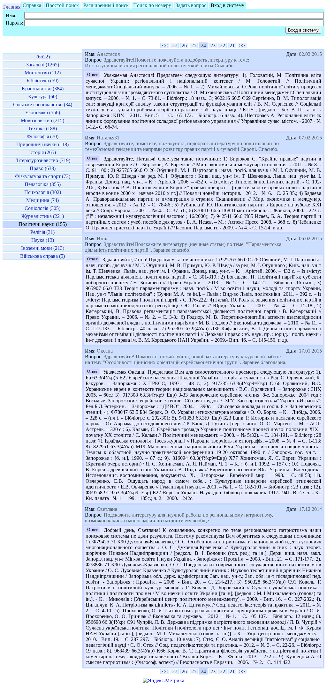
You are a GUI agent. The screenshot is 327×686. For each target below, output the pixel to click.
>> (242, 45)
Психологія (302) (42, 192)
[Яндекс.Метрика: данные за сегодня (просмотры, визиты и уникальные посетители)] (163, 680)
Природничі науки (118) (42, 144)
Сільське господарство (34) (42, 104)
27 (174, 45)
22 (222, 45)
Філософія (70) (42, 136)
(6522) (42, 56)
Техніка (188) (42, 128)
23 (213, 45)
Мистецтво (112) (43, 72)
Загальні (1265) (42, 64)
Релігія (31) (42, 232)
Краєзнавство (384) (43, 88)
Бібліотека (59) (42, 80)
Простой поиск (62, 5)
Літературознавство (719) (42, 160)
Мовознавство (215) (42, 120)
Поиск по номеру (152, 5)
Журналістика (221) (42, 216)
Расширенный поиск (106, 5)
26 (184, 45)
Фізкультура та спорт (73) (42, 176)
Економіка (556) (42, 112)
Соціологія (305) (42, 208)
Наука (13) (42, 240)
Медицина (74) (42, 200)
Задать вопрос (191, 5)
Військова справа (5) (42, 256)
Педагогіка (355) (43, 184)
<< (165, 45)
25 (193, 45)
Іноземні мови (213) (42, 248)
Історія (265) (42, 152)
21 (232, 45)
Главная (11, 7)
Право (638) (43, 168)
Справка (32, 5)
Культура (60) (42, 96)
